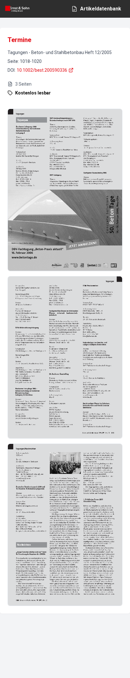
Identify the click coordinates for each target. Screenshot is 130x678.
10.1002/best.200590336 (42, 70)
